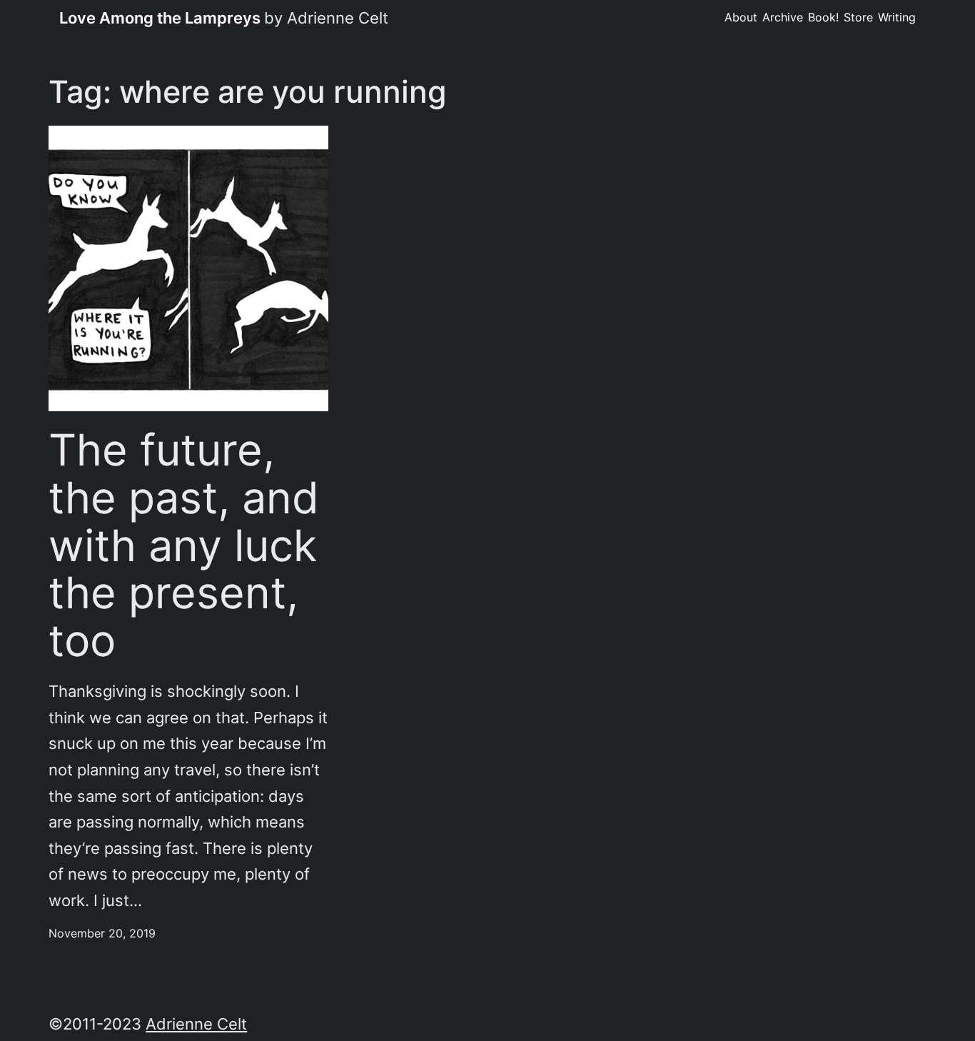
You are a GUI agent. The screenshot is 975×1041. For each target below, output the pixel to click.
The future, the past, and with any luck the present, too (184, 545)
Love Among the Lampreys (160, 18)
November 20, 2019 (102, 933)
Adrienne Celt (196, 1024)
